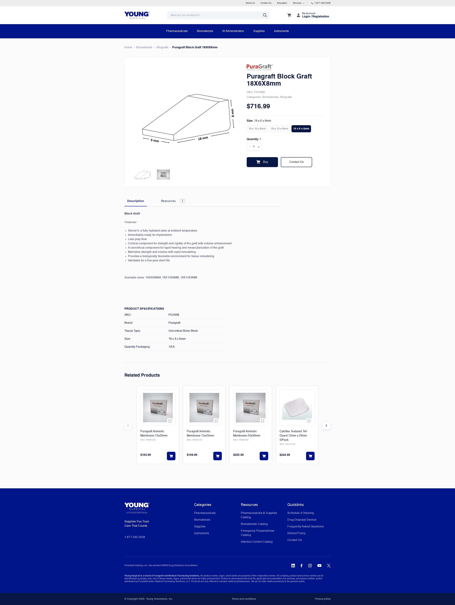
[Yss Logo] (157, 509)
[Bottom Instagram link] (310, 565)
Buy (265, 162)
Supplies (259, 31)
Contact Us (266, 3)
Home (128, 47)
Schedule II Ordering (300, 513)
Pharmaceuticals (177, 31)
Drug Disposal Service (301, 520)
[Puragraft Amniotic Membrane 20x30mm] (250, 407)
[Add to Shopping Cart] (171, 456)
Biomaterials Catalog (254, 524)
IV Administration (233, 31)
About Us (250, 3)
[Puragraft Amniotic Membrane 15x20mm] (157, 407)
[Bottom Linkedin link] (293, 565)
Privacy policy (323, 599)
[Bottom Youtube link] (319, 565)
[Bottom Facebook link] (302, 565)
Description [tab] (135, 201)
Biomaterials (205, 31)
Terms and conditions (244, 599)
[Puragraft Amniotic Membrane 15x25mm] (204, 407)
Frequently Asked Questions (305, 526)
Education (282, 3)
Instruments (281, 31)
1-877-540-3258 (322, 3)
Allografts (162, 47)
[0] (289, 15)
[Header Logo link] (136, 15)
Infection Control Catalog (257, 542)
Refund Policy (296, 533)
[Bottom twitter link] (329, 565)
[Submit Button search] (266, 15)
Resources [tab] (172, 201)
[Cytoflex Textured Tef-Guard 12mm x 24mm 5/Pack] (297, 407)
